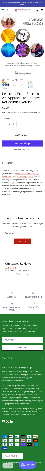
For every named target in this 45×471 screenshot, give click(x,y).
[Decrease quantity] (4, 124)
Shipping (17, 112)
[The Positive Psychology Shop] (22, 10)
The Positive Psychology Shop (18, 462)
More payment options (22, 149)
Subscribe (22, 241)
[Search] (8, 10)
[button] (22, 163)
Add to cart (22, 135)
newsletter (20, 2)
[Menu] (3, 10)
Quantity (6, 118)
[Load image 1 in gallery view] (22, 45)
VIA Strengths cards (25, 176)
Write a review (22, 274)
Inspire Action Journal (23, 173)
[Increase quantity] (14, 124)
